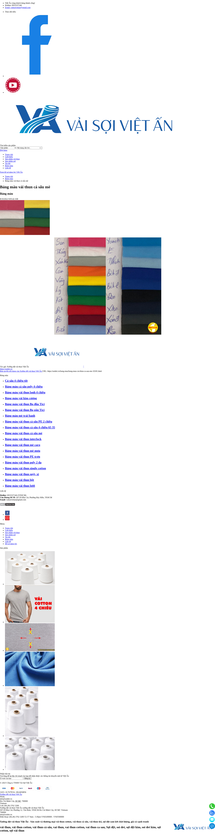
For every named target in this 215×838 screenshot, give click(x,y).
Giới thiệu (9, 157)
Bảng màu (9, 166)
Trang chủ (9, 154)
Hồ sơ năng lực (11, 544)
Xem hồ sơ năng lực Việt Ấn (11, 172)
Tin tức (8, 163)
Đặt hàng (3, 150)
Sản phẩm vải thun (12, 159)
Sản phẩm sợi (10, 161)
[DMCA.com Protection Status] (7, 505)
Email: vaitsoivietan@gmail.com (17, 7)
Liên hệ (8, 168)
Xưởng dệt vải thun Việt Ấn (11, 794)
